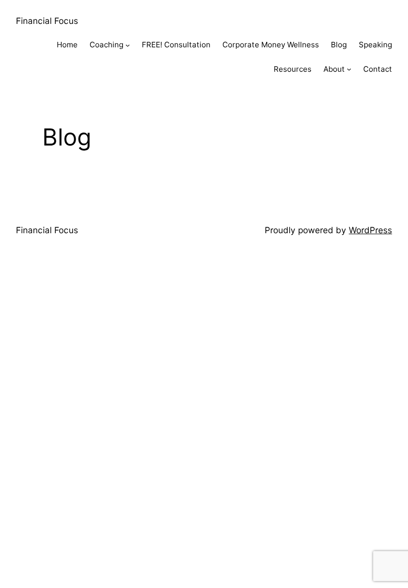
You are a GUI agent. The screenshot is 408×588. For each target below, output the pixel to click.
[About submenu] (349, 69)
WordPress (370, 230)
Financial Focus (47, 20)
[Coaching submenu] (127, 45)
